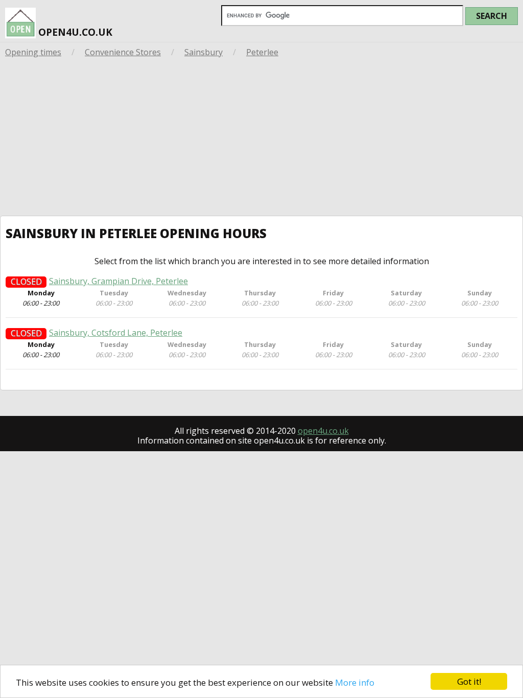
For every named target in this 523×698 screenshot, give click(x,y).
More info (354, 682)
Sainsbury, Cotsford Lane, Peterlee (115, 333)
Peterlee (262, 52)
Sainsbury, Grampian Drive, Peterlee (118, 281)
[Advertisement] (261, 139)
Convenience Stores (123, 52)
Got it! (469, 681)
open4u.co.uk (74, 32)
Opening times (33, 52)
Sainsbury (203, 52)
